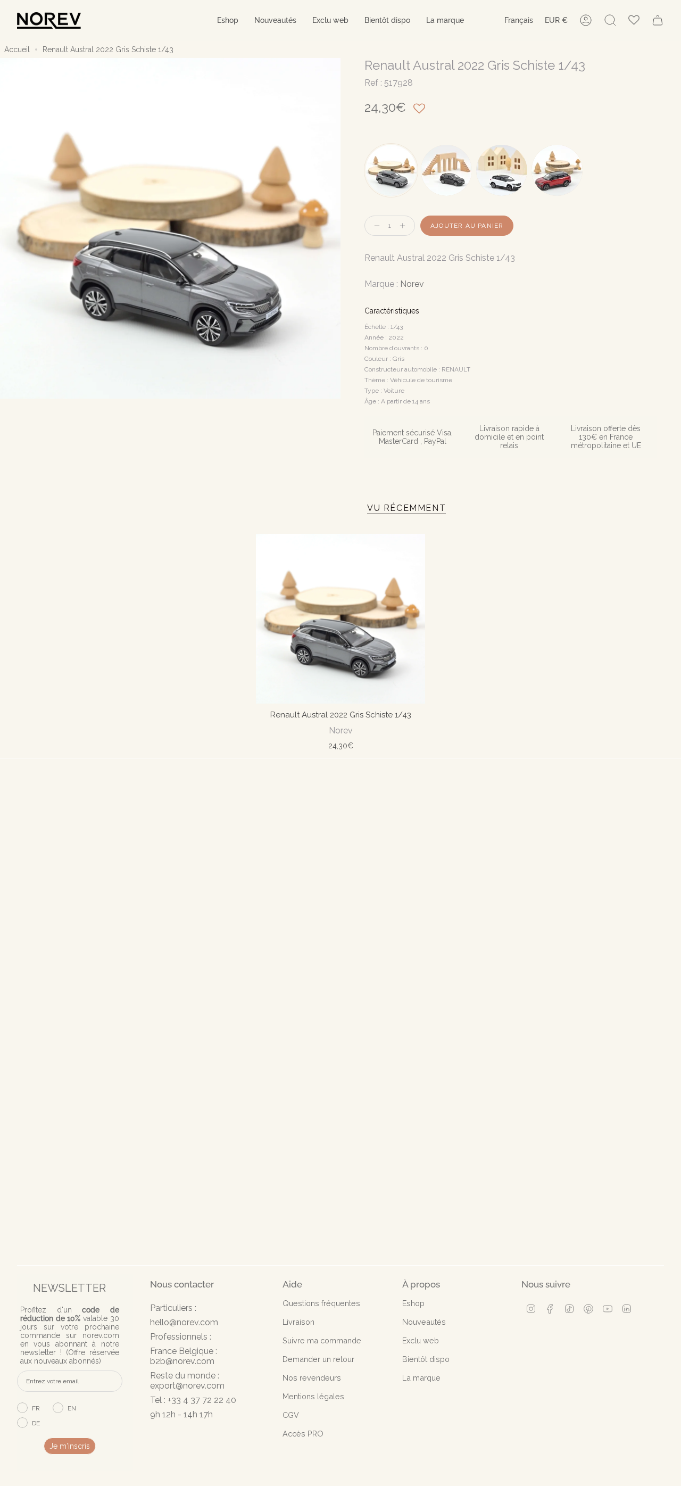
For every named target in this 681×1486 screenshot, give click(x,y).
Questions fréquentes (321, 1303)
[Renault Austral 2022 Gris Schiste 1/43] (341, 619)
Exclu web (420, 1340)
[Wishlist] (633, 20)
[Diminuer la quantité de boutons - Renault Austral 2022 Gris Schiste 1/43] (374, 226)
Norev (412, 284)
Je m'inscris (69, 1446)
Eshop (413, 1303)
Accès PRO (303, 1433)
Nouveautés (424, 1321)
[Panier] (657, 20)
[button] (227, 20)
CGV (291, 1414)
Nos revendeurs (312, 1377)
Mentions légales (313, 1396)
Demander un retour (318, 1359)
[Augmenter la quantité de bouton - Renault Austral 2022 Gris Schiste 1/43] (405, 226)
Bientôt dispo (426, 1359)
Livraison (298, 1321)
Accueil (17, 49)
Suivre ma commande (322, 1340)
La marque (421, 1377)
